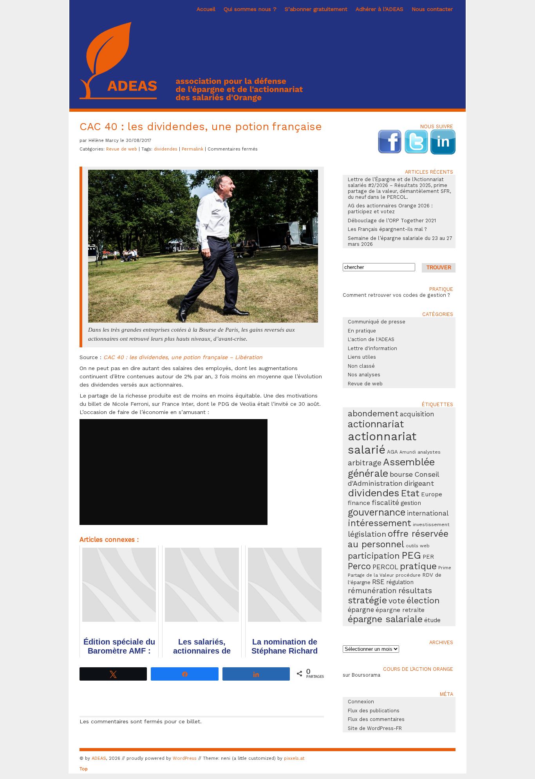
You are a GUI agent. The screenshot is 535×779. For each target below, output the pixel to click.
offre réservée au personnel (398, 539)
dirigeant (419, 483)
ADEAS (99, 758)
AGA (392, 452)
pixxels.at (294, 758)
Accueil (206, 9)
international (427, 513)
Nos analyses (364, 375)
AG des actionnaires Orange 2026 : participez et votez (390, 208)
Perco (359, 566)
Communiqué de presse (376, 322)
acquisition (417, 414)
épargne (361, 610)
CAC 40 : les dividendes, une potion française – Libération (182, 357)
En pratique (362, 331)
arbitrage (364, 462)
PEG (411, 555)
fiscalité (385, 503)
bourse (401, 474)
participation (374, 556)
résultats (415, 590)
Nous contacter (432, 9)
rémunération (372, 591)
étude (432, 620)
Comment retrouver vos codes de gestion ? (396, 295)
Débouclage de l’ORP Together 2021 (392, 220)
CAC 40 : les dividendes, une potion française (201, 126)
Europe (431, 494)
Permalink (193, 149)
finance (359, 503)
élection (423, 600)
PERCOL (385, 567)
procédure (408, 575)
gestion (411, 503)
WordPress (185, 758)
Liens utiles (362, 357)
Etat (410, 493)
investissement (431, 524)
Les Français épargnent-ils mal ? (387, 229)
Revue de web (121, 149)
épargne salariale (385, 619)
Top (84, 769)
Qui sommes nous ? (250, 9)
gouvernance (376, 512)
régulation (400, 582)
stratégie (367, 600)
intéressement (379, 523)
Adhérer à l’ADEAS (379, 9)
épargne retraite (400, 610)
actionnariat (376, 424)
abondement (373, 413)
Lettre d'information (372, 348)
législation (367, 534)
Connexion (361, 702)
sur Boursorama (361, 675)
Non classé (361, 366)
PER (428, 556)
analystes (429, 452)
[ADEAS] (191, 100)
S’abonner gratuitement (316, 9)
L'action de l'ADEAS (371, 339)
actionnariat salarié (382, 443)
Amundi (407, 452)
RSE (378, 582)
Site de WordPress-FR (375, 728)
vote (397, 600)
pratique (418, 566)
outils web (418, 545)
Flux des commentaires (376, 719)
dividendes (165, 149)
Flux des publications (373, 711)
